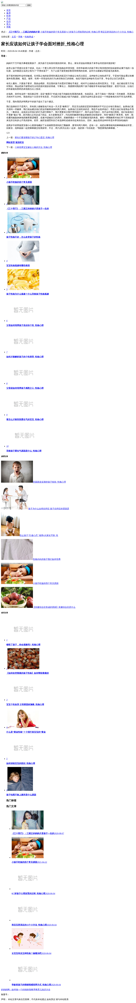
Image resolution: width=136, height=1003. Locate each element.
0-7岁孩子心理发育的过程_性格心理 (83, 32)
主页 (14, 37)
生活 (8, 21)
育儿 (8, 24)
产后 (8, 18)
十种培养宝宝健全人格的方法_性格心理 (33, 147)
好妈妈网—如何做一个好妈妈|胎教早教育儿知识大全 (25, 989)
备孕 (8, 13)
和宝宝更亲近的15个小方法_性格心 (117, 32)
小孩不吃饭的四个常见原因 (53, 32)
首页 (8, 10)
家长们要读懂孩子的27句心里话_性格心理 (34, 137)
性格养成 (29, 37)
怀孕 (8, 16)
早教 (8, 27)
